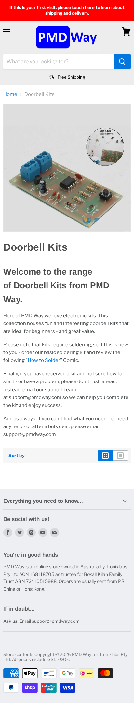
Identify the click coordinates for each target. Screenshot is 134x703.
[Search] (122, 61)
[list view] (120, 455)
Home (10, 94)
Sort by (16, 455)
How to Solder (44, 360)
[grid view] (105, 455)
